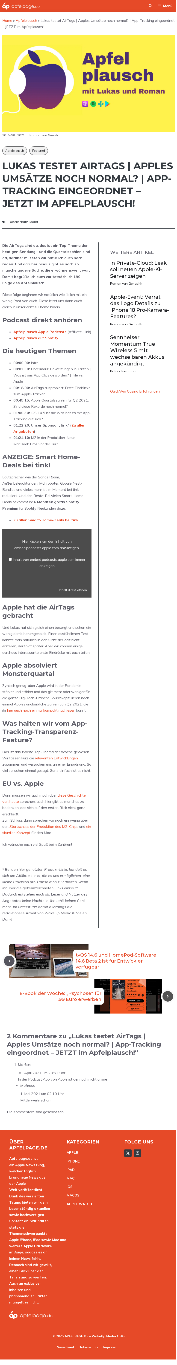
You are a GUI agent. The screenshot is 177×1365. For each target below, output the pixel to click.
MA (69, 1178)
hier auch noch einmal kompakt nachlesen (41, 710)
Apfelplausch (14, 150)
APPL (71, 1152)
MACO (72, 1195)
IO (68, 1187)
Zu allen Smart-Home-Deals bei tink (45, 520)
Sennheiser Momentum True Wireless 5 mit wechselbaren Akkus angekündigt (137, 350)
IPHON (72, 1161)
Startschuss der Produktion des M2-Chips (43, 826)
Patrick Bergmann (123, 371)
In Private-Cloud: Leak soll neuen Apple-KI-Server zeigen (138, 269)
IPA (69, 1170)
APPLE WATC (78, 1204)
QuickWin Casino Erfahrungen (135, 391)
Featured (38, 150)
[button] (150, 6)
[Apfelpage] (21, 6)
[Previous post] (9, 961)
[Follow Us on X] (128, 1153)
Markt (34, 222)
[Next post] (168, 996)
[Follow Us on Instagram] (137, 1153)
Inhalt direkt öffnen (73, 590)
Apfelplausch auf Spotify (35, 338)
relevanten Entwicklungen (56, 758)
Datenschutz (18, 222)
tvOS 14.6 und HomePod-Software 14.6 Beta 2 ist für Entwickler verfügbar (116, 961)
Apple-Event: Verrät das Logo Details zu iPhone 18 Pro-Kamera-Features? (139, 307)
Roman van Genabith (126, 283)
